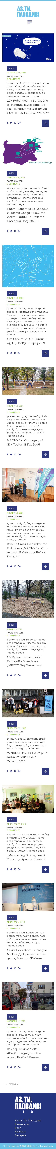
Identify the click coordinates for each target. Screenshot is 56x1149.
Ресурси (20, 1131)
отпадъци (35, 321)
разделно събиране (27, 92)
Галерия (20, 1135)
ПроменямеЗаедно (31, 201)
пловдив (20, 89)
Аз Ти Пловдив (16, 83)
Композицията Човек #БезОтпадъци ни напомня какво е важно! (24, 1053)
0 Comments (13, 79)
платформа (15, 324)
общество (29, 86)
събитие (33, 748)
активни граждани (19, 834)
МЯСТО (23, 194)
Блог (11, 68)
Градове (12, 194)
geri (21, 76)
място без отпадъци (29, 529)
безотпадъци (39, 191)
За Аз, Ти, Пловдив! (28, 1120)
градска (12, 311)
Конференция (35, 932)
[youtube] (32, 1111)
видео (11, 422)
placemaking (15, 188)
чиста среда (30, 96)
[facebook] (23, 1111)
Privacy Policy (46, 1146)
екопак (31, 83)
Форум (35, 942)
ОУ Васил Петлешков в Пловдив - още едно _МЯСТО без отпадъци (24, 661)
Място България (33, 197)
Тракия (39, 432)
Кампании (22, 1124)
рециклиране (15, 331)
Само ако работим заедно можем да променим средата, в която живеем (27, 954)
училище (30, 331)
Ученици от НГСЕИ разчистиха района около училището (27, 757)
